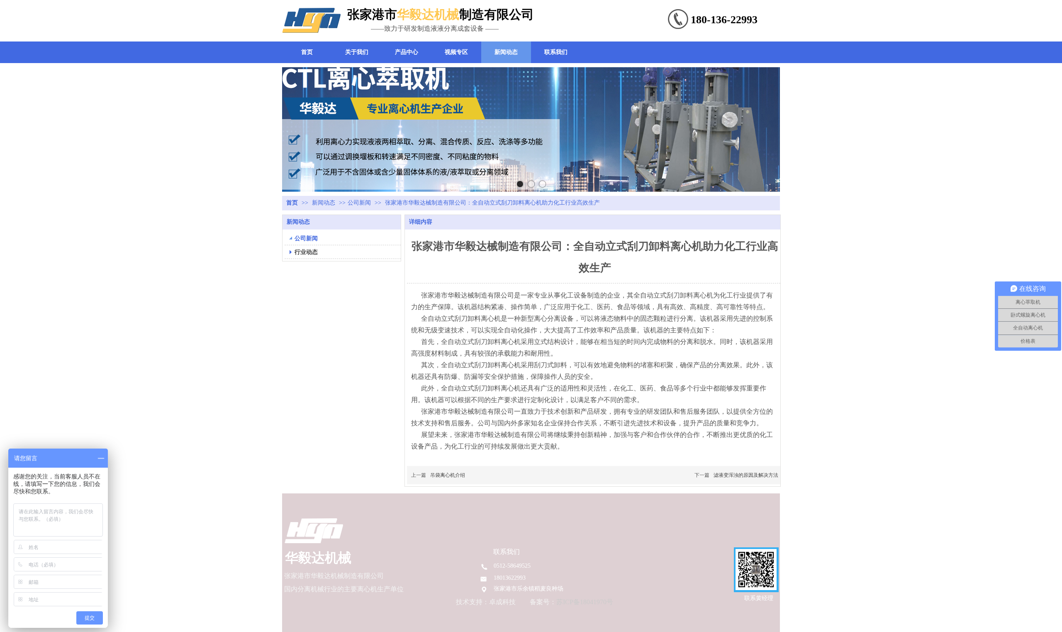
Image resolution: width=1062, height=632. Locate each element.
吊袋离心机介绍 (447, 475)
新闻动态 (324, 203)
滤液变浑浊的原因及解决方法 (746, 475)
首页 (292, 203)
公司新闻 (359, 203)
